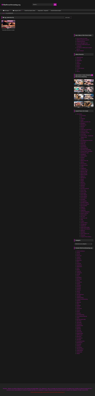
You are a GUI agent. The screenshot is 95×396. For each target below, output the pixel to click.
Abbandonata (80, 57)
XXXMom (79, 285)
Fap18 (78, 311)
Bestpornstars (80, 333)
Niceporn (79, 313)
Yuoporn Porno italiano (86, 236)
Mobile (82, 179)
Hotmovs (79, 289)
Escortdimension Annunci (86, 140)
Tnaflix (82, 221)
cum (78, 69)
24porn (78, 306)
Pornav (78, 280)
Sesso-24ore (84, 215)
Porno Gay (83, 190)
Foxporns (79, 271)
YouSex (78, 257)
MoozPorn (79, 320)
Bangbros (83, 123)
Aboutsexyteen (80, 348)
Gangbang (83, 154)
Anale (82, 120)
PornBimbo (79, 282)
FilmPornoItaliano (81, 251)
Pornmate (79, 330)
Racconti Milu (84, 205)
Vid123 (78, 291)
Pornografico (84, 201)
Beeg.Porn (79, 260)
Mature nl (83, 176)
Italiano (82, 162)
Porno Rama (84, 197)
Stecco (78, 71)
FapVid (78, 283)
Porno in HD (83, 191)
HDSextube (79, 331)
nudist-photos (80, 350)
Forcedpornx (79, 338)
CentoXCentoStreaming (82, 299)
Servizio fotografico (85, 211)
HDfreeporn (79, 266)
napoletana (79, 60)
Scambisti (83, 208)
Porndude (79, 344)
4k (81, 117)
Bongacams (83, 124)
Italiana (82, 159)
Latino (82, 166)
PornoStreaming (80, 314)
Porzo (78, 275)
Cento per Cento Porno (86, 129)
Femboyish (83, 145)
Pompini (83, 187)
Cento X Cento (84, 131)
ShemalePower (80, 294)
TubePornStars (80, 297)
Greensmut (79, 308)
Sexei (78, 268)
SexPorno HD (84, 218)
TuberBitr (79, 296)
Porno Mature (84, 194)
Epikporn (79, 345)
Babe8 (78, 269)
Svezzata (79, 59)
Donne (82, 138)
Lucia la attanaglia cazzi (82, 43)
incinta (78, 65)
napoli (78, 62)
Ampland (83, 118)
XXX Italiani (79, 114)
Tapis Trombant (80, 50)
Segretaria (83, 210)
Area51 (78, 252)
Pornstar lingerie (84, 202)
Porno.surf (79, 255)
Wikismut (79, 302)
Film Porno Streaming (86, 149)
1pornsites (79, 322)
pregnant (79, 63)
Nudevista (83, 183)
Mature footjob (84, 174)
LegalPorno (83, 168)
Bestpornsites (80, 325)
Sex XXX (83, 216)
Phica (78, 261)
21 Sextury (83, 115)
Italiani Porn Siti (84, 160)
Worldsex (83, 232)
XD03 (78, 317)
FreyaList (79, 263)
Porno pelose (84, 196)
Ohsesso (83, 185)
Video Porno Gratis (85, 227)
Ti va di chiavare (80, 68)
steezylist (79, 339)
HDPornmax (79, 334)
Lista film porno (84, 169)
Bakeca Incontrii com (85, 121)
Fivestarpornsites (81, 341)
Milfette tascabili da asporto (83, 39)
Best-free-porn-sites (81, 319)
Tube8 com (83, 225)
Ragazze (83, 207)
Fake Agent (83, 142)
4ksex (78, 303)
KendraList (79, 265)
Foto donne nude (85, 152)
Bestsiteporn (79, 342)
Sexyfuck (79, 288)
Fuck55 (78, 293)
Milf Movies (83, 177)
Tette (82, 219)
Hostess (83, 157)
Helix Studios (84, 155)
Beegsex (79, 327)
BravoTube (79, 279)
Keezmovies (83, 163)
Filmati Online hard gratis (86, 151)
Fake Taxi (83, 143)
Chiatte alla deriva (81, 41)
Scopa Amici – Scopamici (43, 10)
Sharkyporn (79, 324)
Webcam (83, 230)
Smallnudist (79, 352)
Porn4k (78, 254)
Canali (82, 128)
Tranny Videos (84, 222)
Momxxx (83, 182)
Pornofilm (83, 199)
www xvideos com (85, 233)
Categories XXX (17, 10)
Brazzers (83, 126)
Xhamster (83, 235)
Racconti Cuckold (85, 204)
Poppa (78, 66)
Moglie (82, 180)
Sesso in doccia (84, 213)
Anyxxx (78, 310)
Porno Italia (83, 193)
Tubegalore (79, 272)
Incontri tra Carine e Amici (30, 10)
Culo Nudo (83, 134)
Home (3, 13)
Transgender (84, 224)
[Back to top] (91, 392)
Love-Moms (79, 347)
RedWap (79, 305)
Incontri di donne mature (56, 10)
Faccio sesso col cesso (82, 38)
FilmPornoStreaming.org (11, 5)
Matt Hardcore (84, 173)
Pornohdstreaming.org (82, 316)
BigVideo (79, 328)
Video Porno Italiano (85, 228)
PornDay (79, 286)
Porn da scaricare (85, 188)
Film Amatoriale (84, 148)
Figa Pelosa (83, 146)
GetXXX (78, 300)
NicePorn (79, 258)
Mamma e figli (84, 171)
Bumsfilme (79, 277)
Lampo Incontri (84, 165)
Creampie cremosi (85, 132)
